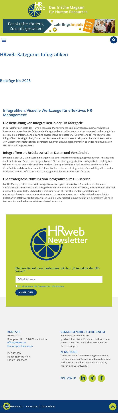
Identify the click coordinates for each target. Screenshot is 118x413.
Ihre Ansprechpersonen (20, 345)
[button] (7, 406)
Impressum (32, 406)
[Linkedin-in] (83, 378)
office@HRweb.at (16, 342)
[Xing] (92, 378)
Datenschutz (48, 406)
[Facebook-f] (101, 378)
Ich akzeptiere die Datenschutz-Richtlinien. (41, 286)
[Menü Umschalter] (4, 40)
